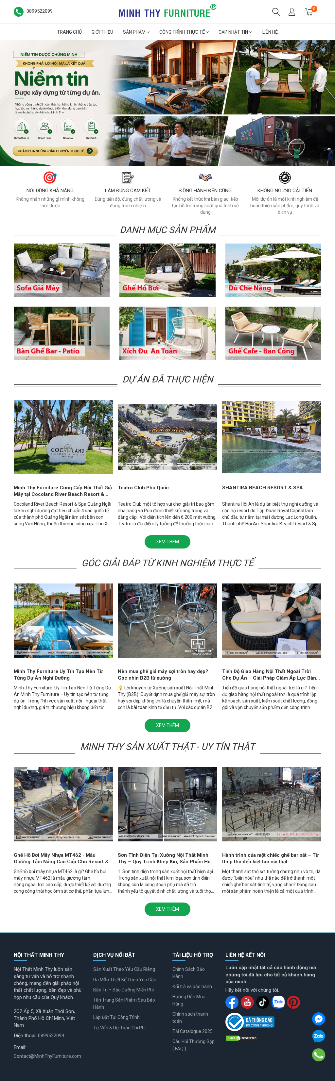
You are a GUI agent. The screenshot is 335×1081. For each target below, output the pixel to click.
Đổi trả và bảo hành (192, 986)
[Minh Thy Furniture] (167, 11)
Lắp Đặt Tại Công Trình (116, 1017)
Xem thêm (167, 541)
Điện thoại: (25, 1036)
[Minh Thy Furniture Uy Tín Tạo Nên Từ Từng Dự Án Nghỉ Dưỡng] (167, 103)
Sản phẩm (135, 32)
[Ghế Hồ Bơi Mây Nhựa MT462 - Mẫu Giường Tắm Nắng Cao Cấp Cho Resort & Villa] (63, 804)
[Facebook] (318, 1018)
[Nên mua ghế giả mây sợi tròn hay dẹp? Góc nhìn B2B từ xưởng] (167, 620)
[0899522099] (319, 1054)
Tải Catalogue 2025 (192, 1031)
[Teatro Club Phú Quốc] (167, 437)
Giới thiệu (102, 32)
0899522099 (51, 1035)
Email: (20, 1047)
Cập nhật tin (234, 32)
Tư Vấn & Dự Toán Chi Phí (119, 1027)
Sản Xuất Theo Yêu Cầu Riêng (124, 969)
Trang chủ (69, 32)
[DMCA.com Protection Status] (241, 1038)
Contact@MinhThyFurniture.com (47, 1056)
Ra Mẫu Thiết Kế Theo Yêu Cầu (124, 979)
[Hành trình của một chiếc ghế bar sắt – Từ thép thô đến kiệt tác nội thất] (271, 804)
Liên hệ (270, 32)
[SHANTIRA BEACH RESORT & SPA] (271, 437)
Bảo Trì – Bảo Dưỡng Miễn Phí (123, 989)
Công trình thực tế (182, 32)
